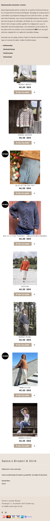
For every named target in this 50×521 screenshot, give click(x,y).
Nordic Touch (25, 438)
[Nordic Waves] (25, 66)
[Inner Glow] (25, 369)
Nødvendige (8, 45)
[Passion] (25, 268)
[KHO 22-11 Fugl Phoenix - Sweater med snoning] (25, 218)
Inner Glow (25, 387)
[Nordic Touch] (25, 420)
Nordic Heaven (25, 135)
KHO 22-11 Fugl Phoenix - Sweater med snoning (25, 236)
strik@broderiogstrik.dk (12, 506)
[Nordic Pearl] (25, 319)
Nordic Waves (25, 84)
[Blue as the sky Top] (25, 167)
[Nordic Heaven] (25, 117)
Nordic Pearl (25, 337)
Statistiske (7, 57)
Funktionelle (8, 53)
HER (36, 29)
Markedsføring (9, 49)
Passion (25, 286)
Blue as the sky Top (25, 185)
